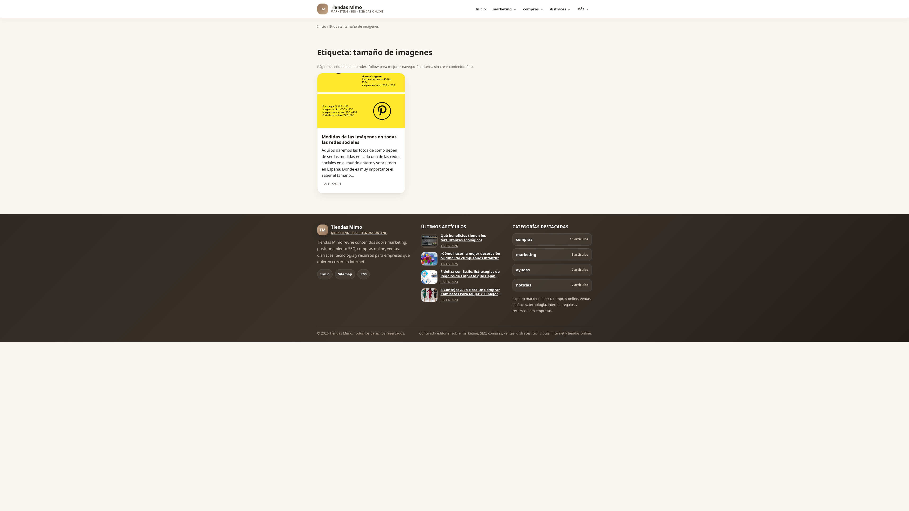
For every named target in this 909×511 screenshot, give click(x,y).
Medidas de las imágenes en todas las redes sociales (359, 139)
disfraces (558, 9)
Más (580, 9)
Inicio (481, 9)
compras (531, 9)
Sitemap (345, 274)
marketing (502, 9)
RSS (364, 274)
